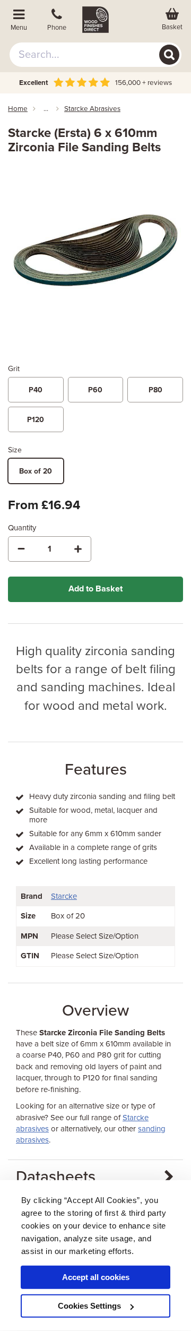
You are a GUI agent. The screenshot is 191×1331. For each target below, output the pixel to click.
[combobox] (95, 54)
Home (18, 109)
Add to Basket (95, 588)
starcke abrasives (92, 109)
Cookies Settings (89, 1305)
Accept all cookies (95, 1277)
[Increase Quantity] (78, 549)
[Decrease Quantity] (21, 549)
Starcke (64, 896)
